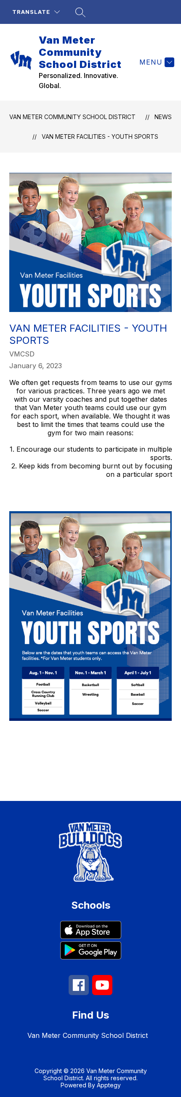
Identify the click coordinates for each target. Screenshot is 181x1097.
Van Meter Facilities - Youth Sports (100, 136)
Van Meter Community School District (72, 116)
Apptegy (109, 1085)
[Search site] (80, 12)
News (163, 116)
